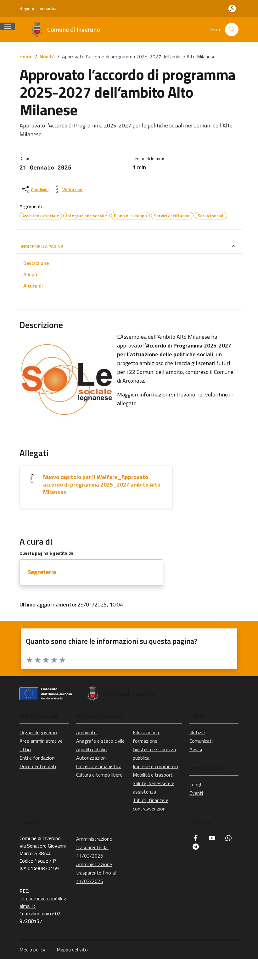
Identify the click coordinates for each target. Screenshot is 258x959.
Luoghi (196, 784)
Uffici (25, 749)
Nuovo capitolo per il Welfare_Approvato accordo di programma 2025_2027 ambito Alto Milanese (101, 484)
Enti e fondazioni (37, 758)
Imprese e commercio (155, 766)
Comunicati (201, 741)
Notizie (197, 732)
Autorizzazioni (91, 758)
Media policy (32, 949)
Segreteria (41, 572)
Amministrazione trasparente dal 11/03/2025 (94, 847)
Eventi (196, 793)
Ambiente (86, 732)
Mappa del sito (72, 949)
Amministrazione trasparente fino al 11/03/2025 (96, 872)
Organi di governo (38, 732)
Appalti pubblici (91, 749)
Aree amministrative (41, 741)
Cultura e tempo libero (99, 775)
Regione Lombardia (38, 8)
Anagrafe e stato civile (100, 741)
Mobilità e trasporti (153, 775)
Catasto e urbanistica (98, 766)
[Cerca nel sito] (231, 29)
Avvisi (195, 749)
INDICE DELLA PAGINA (42, 246)
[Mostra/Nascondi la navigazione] (7, 26)
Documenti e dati (38, 766)
